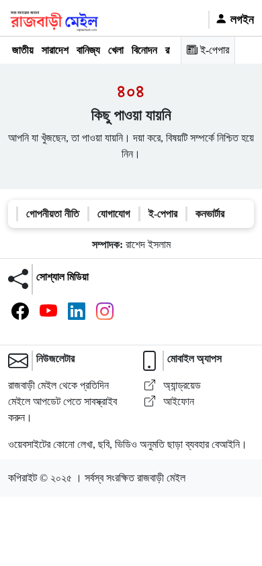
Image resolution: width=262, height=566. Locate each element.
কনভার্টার (209, 213)
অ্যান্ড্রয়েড (181, 385)
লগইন (240, 19)
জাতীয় (23, 50)
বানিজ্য (88, 50)
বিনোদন (144, 50)
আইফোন (177, 401)
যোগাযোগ (113, 213)
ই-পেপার (213, 50)
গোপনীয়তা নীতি (52, 213)
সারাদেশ (55, 50)
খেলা (116, 50)
